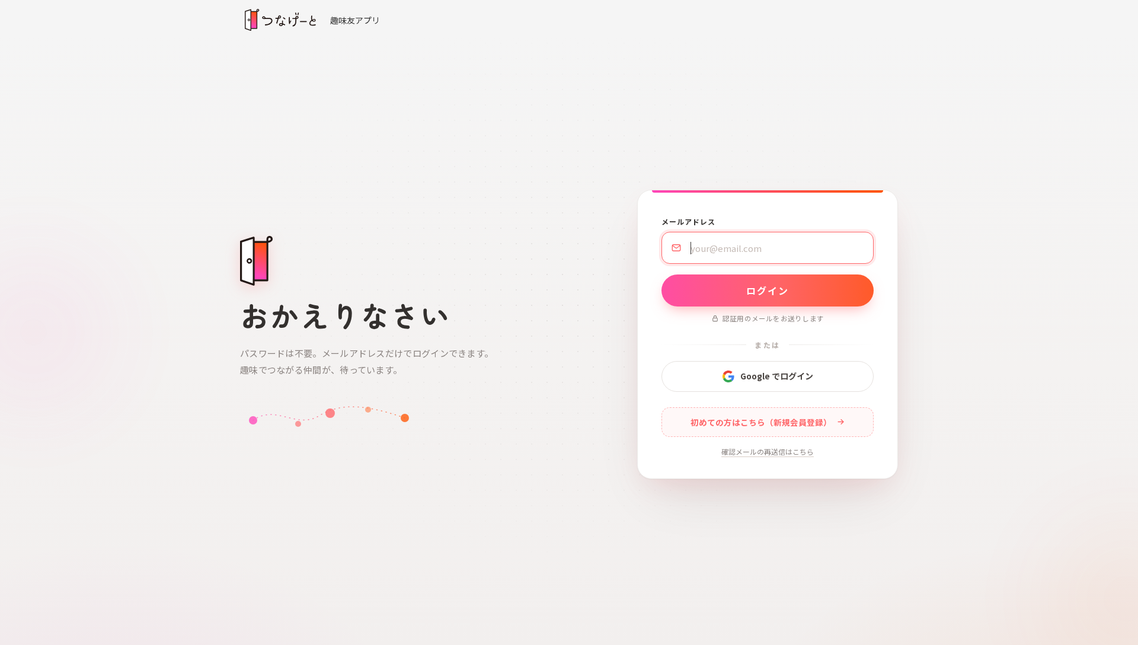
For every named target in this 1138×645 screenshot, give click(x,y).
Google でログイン (776, 376)
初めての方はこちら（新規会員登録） (761, 422)
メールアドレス (688, 221)
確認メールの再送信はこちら (767, 451)
